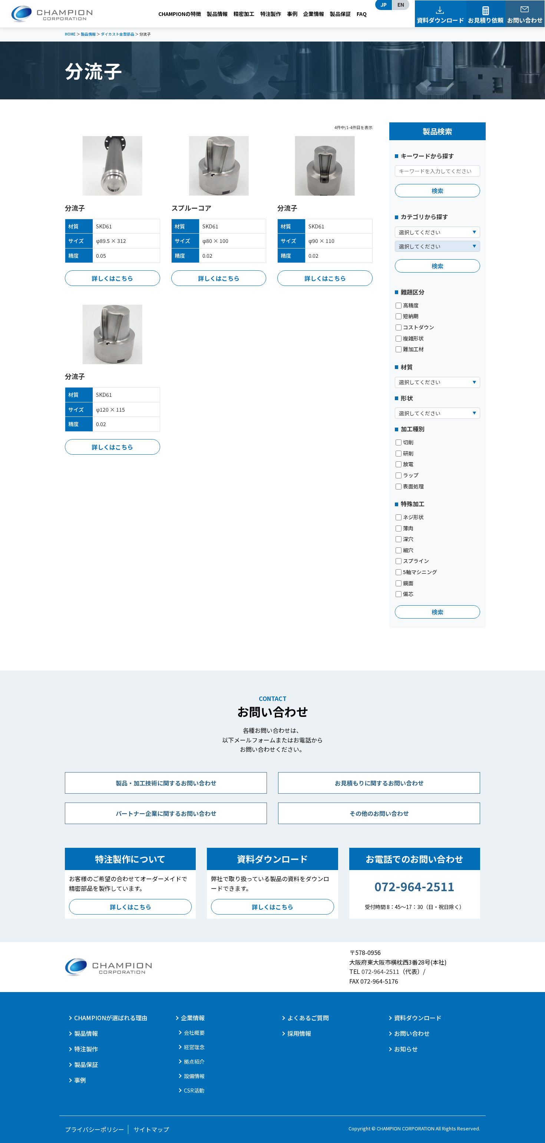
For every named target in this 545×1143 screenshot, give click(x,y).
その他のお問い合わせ (379, 813)
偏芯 (408, 593)
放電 (408, 464)
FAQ (362, 13)
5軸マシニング (420, 572)
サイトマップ (151, 1129)
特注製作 (270, 13)
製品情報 (217, 13)
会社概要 (194, 1032)
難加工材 (413, 349)
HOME (70, 34)
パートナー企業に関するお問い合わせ (166, 813)
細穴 (408, 550)
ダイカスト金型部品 (117, 34)
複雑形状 (413, 338)
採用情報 (299, 1033)
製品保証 (340, 13)
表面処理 (413, 486)
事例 (292, 13)
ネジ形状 (413, 517)
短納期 (411, 316)
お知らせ (406, 1048)
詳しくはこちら (112, 278)
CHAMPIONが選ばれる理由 (111, 1017)
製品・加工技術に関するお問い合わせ (166, 782)
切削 (408, 442)
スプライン (416, 560)
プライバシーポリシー (94, 1129)
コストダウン (418, 327)
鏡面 (408, 583)
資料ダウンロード (440, 20)
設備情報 (194, 1076)
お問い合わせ (525, 20)
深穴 (408, 539)
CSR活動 (194, 1090)
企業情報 (313, 13)
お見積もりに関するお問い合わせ (379, 782)
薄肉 (408, 528)
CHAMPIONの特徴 (179, 13)
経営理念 (194, 1047)
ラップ (411, 475)
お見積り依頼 (485, 20)
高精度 (411, 305)
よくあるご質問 (308, 1017)
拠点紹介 (194, 1061)
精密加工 (244, 13)
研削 (408, 453)
